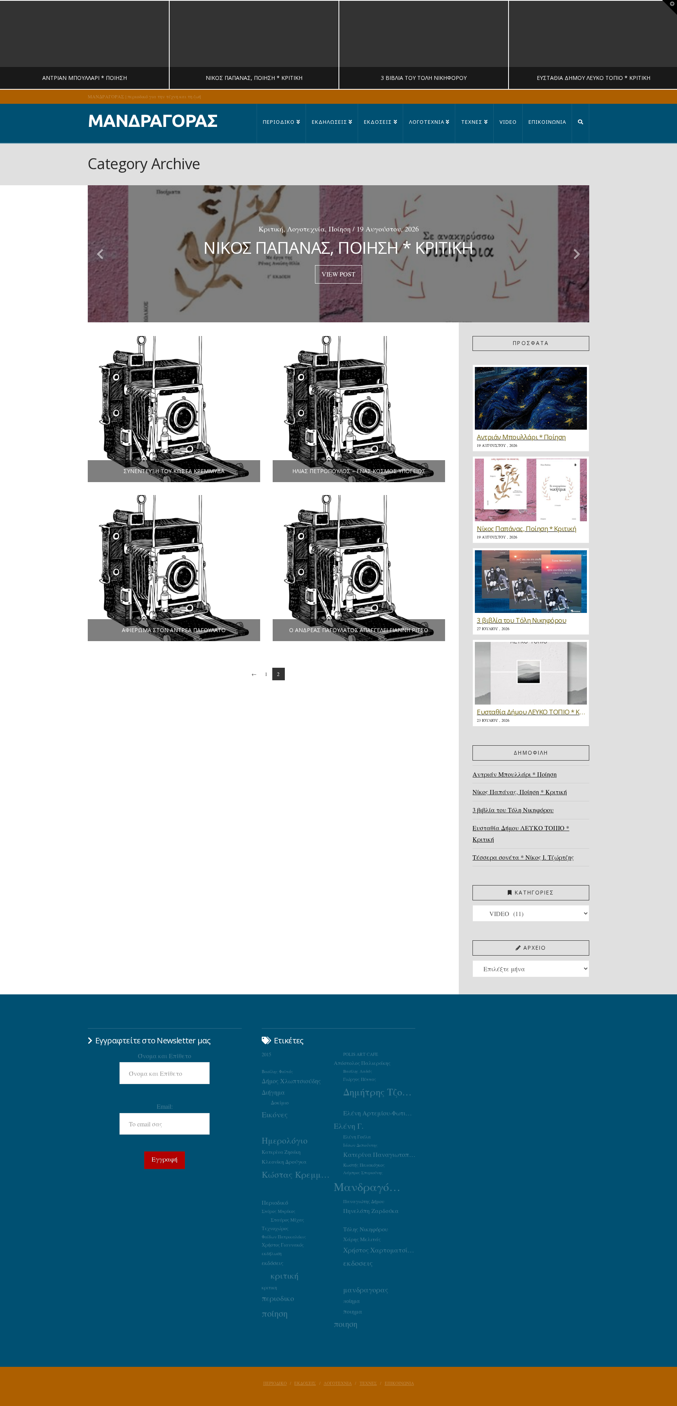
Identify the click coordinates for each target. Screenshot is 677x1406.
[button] (669, 7)
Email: (165, 1106)
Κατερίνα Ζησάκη (281, 1152)
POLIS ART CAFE (360, 1054)
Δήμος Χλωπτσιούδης (291, 1081)
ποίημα (351, 1301)
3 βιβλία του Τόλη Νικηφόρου (513, 810)
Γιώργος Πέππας (359, 1079)
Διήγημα (273, 1092)
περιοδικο (278, 1298)
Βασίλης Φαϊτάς (277, 1071)
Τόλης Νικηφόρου (365, 1229)
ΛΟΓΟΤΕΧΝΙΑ (338, 1383)
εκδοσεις (358, 1263)
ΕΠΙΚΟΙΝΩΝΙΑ (399, 1383)
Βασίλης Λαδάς (357, 1071)
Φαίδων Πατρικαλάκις (284, 1237)
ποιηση (345, 1323)
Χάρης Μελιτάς (362, 1239)
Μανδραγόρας (370, 1186)
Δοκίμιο (280, 1102)
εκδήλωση (272, 1253)
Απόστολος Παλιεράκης (362, 1062)
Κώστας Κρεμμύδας (298, 1174)
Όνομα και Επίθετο (164, 1056)
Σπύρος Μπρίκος (278, 1211)
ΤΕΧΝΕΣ (368, 1383)
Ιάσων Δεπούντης (360, 1145)
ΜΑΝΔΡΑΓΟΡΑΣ (152, 120)
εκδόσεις (272, 1263)
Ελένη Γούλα (357, 1136)
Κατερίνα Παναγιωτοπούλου (379, 1154)
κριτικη (269, 1287)
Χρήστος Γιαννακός (283, 1245)
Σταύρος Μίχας (287, 1219)
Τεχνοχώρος (275, 1228)
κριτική (285, 1275)
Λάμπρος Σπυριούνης (363, 1172)
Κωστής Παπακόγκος (364, 1165)
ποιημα (352, 1311)
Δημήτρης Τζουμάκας (379, 1091)
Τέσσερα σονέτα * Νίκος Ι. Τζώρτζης (523, 857)
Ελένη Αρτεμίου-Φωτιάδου (379, 1113)
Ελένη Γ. (349, 1125)
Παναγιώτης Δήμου (363, 1201)
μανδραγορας (365, 1289)
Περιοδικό (275, 1202)
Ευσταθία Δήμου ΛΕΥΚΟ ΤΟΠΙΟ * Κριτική (520, 833)
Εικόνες (275, 1114)
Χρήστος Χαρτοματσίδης (379, 1249)
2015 (266, 1054)
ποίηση (275, 1313)
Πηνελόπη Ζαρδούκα (371, 1210)
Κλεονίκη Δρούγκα (284, 1161)
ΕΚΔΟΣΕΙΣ (305, 1383)
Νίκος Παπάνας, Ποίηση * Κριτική (519, 792)
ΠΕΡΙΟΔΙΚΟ (275, 1383)
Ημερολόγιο (285, 1140)
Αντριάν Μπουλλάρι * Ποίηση (514, 774)
